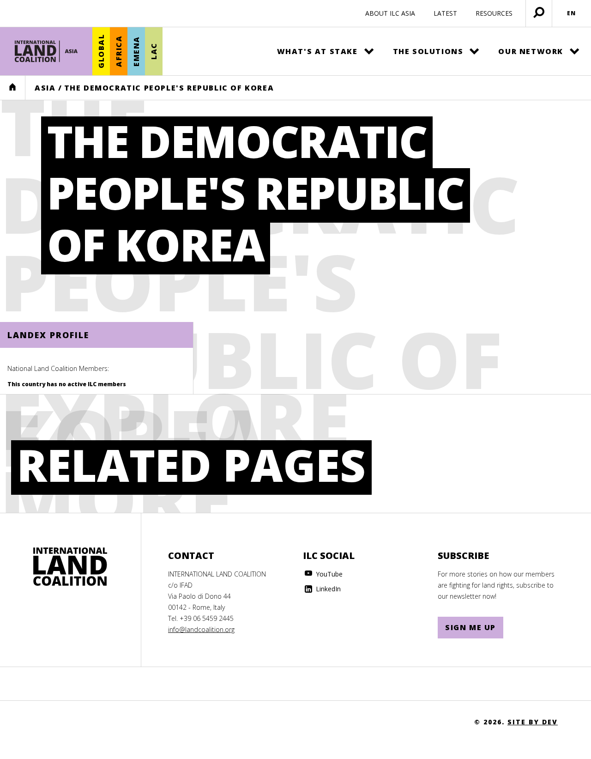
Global (101, 51)
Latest (445, 13)
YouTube (328, 574)
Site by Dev (532, 721)
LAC (154, 51)
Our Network (530, 51)
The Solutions (428, 51)
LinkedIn (327, 588)
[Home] (46, 51)
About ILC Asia (390, 13)
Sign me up (470, 627)
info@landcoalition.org (201, 629)
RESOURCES (494, 13)
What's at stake (317, 51)
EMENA (136, 51)
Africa (119, 51)
